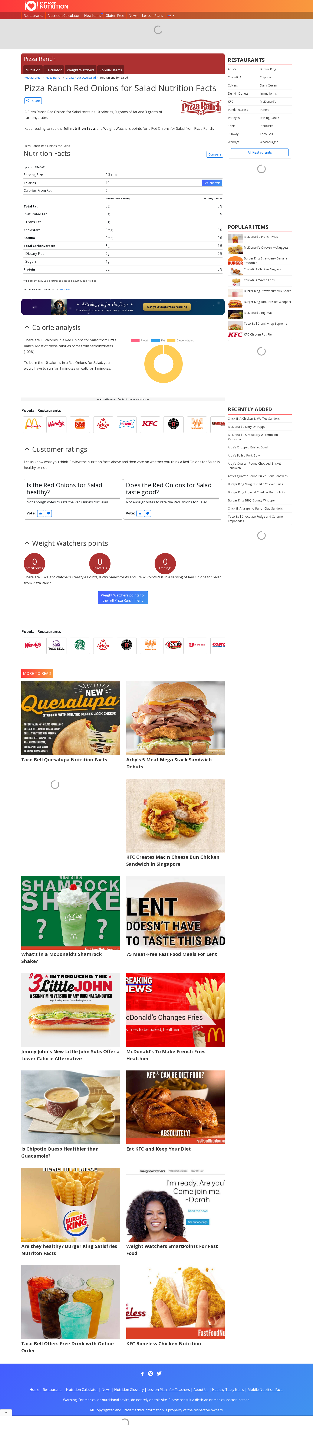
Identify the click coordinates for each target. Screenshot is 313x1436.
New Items (92, 15)
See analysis (212, 183)
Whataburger (269, 142)
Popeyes (234, 118)
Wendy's (233, 142)
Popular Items (110, 70)
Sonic (231, 126)
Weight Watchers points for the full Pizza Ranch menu (123, 598)
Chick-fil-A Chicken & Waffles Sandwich (254, 418)
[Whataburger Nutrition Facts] (197, 424)
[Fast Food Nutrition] (46, 6)
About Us (201, 1389)
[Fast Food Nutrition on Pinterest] (150, 1374)
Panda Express (238, 110)
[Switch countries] (171, 15)
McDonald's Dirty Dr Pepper (247, 427)
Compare (214, 154)
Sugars (31, 261)
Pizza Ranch (66, 289)
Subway (233, 134)
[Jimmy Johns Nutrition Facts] (174, 424)
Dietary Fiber (35, 253)
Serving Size (33, 174)
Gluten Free (115, 15)
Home (34, 1389)
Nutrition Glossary (129, 1389)
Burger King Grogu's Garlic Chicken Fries (255, 484)
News (133, 15)
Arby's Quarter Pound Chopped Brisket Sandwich (254, 465)
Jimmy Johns (268, 93)
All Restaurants (260, 152)
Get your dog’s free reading (167, 307)
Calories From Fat (38, 190)
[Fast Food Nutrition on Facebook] (141, 1374)
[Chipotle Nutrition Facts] (220, 424)
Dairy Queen (268, 85)
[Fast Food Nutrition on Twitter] (158, 1374)
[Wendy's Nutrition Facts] (56, 424)
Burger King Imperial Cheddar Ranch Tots (256, 492)
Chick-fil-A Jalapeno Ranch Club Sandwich (256, 508)
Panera (265, 110)
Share (34, 101)
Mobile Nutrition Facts (265, 1389)
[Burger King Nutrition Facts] (80, 424)
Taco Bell (266, 134)
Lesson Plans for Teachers (168, 1389)
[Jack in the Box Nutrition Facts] (197, 646)
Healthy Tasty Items (228, 1389)
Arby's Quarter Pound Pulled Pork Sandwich (258, 476)
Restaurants (33, 15)
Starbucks (266, 126)
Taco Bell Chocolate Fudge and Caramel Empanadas (255, 518)
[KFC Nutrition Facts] (150, 424)
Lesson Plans (152, 15)
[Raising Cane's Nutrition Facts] (174, 646)
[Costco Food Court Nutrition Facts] (220, 646)
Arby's (232, 69)
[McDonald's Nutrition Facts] (33, 424)
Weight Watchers (80, 70)
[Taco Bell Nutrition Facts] (56, 646)
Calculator (54, 70)
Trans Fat (33, 222)
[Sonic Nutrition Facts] (127, 424)
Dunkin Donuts (238, 93)
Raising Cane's (270, 118)
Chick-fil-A (234, 77)
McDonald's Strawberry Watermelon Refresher (253, 437)
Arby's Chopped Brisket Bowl (248, 447)
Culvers (233, 85)
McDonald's (268, 101)
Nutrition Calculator (64, 15)
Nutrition (33, 70)
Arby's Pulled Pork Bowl (244, 455)
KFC (230, 101)
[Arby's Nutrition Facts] (103, 424)
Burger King (268, 69)
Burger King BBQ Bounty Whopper (252, 500)
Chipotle (265, 77)
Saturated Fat (36, 214)
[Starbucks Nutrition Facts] (80, 646)
